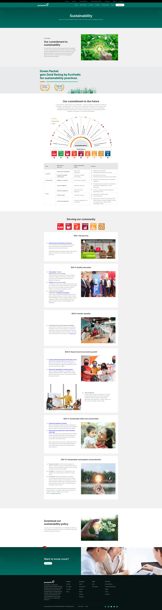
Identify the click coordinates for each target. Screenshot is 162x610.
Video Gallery (95, 586)
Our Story (68, 584)
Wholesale (81, 596)
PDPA (87, 606)
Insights (113, 5)
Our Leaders (68, 586)
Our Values (68, 589)
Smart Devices (83, 5)
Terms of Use (81, 606)
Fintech (76, 5)
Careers (106, 591)
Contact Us (107, 594)
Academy (97, 5)
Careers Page (72, 333)
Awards (67, 591)
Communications (105, 5)
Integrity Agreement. (56, 493)
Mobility (80, 591)
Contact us (119, 5)
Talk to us (48, 563)
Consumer (67, 1)
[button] (74, 1)
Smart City (91, 5)
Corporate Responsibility (110, 586)
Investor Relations (108, 584)
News (93, 584)
